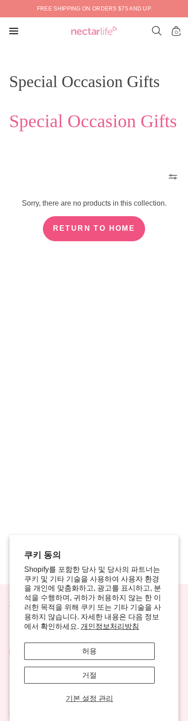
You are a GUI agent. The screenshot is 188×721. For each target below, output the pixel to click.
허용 (89, 651)
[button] (157, 31)
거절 (89, 675)
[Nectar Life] (94, 31)
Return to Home (94, 228)
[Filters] (173, 176)
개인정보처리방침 (110, 626)
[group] (94, 8)
